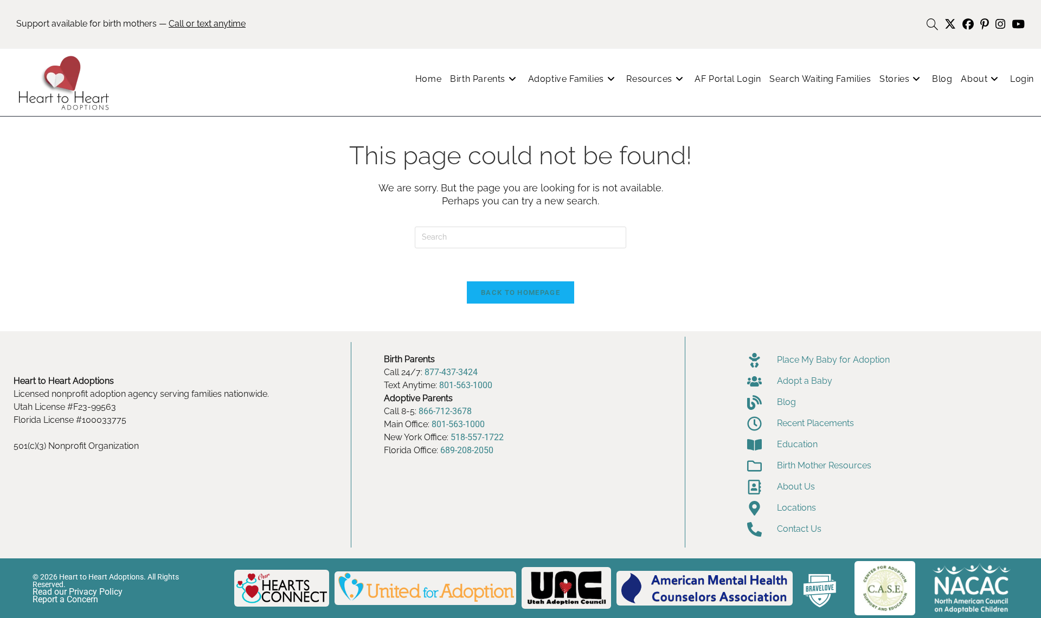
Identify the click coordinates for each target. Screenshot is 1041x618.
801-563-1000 (465, 385)
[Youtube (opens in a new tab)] (1016, 24)
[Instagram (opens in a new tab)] (1000, 24)
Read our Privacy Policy (78, 592)
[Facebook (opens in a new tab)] (968, 24)
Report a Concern (65, 599)
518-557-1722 (477, 437)
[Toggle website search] (932, 24)
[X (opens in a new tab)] (950, 24)
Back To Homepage (520, 292)
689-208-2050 (466, 450)
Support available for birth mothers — (131, 23)
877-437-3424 (451, 372)
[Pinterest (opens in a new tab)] (984, 24)
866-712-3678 (445, 411)
